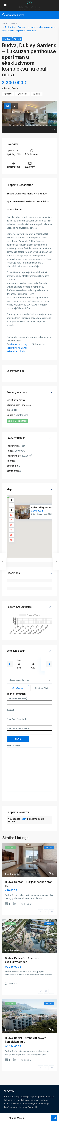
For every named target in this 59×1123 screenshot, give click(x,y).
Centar (17, 874)
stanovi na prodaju (19, 344)
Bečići (10, 1030)
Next (49, 664)
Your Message (13, 746)
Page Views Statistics (19, 606)
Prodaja (6, 39)
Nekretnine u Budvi (16, 351)
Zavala (14, 88)
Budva (7, 88)
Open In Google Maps (17, 421)
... (43, 898)
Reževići (17, 950)
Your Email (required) (16, 719)
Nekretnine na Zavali (17, 348)
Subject (10, 710)
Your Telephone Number (18, 728)
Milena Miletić (16, 1118)
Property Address (17, 392)
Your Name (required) (17, 698)
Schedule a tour (16, 650)
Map (9, 489)
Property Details (16, 438)
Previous (10, 664)
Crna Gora (26, 405)
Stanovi (13, 23)
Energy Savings (16, 370)
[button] (36, 528)
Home (4, 23)
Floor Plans (13, 572)
